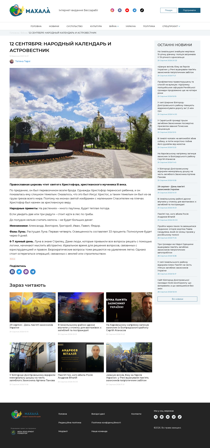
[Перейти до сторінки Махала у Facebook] (120, 10)
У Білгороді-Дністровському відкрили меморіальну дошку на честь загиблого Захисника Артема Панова (176, 173)
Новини (54, 26)
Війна (113, 26)
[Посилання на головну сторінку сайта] (33, 414)
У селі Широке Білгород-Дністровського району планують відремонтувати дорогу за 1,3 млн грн (176, 106)
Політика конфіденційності (106, 422)
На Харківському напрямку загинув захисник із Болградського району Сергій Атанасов (177, 156)
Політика (149, 26)
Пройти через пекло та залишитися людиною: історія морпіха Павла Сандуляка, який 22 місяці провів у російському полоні (177, 230)
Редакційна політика (69, 422)
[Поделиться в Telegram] (33, 271)
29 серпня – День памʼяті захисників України (171, 188)
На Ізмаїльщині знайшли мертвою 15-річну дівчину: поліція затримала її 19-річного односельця (177, 54)
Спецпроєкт (170, 26)
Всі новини (177, 299)
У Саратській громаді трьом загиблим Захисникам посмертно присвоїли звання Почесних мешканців (176, 124)
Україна (131, 26)
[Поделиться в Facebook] (12, 271)
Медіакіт (63, 431)
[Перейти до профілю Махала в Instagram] (112, 10)
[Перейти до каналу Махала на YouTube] (134, 10)
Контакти (136, 414)
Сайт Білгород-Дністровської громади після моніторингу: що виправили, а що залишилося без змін (175, 284)
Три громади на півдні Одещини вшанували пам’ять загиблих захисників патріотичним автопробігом (175, 248)
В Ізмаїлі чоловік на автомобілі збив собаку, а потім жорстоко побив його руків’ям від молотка (177, 141)
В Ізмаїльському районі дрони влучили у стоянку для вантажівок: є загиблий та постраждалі (177, 202)
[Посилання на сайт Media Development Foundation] (22, 432)
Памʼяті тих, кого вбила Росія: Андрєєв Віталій (173, 215)
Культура (96, 26)
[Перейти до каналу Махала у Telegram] (142, 10)
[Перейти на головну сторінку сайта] (30, 10)
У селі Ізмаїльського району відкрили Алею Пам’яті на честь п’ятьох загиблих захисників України (175, 266)
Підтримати (189, 10)
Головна (36, 26)
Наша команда (99, 431)
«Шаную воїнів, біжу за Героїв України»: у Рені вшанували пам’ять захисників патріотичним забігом (177, 69)
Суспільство (75, 26)
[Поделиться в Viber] (26, 271)
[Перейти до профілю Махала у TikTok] (180, 417)
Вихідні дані (98, 414)
